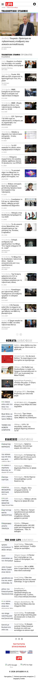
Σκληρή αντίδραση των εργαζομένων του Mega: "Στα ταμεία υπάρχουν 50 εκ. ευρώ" (11, 244)
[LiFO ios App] (27, 665)
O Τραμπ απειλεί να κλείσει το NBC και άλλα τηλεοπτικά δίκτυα (12, 323)
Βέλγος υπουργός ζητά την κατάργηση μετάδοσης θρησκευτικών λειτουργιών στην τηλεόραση (11, 188)
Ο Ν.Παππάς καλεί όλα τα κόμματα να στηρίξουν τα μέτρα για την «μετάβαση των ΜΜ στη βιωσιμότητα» (12, 309)
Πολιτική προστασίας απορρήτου (24, 676)
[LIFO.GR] (9, 4)
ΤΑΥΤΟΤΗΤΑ (19, 644)
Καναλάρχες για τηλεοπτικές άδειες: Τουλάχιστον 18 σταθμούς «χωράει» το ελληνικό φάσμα (12, 294)
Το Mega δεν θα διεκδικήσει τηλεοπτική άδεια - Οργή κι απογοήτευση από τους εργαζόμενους (12, 261)
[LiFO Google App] (11, 665)
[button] (2, 4)
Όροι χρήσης (8, 676)
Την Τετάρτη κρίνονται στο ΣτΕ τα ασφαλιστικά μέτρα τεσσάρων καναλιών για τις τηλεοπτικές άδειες (12, 278)
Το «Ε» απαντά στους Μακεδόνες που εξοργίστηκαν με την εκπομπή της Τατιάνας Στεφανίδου (12, 228)
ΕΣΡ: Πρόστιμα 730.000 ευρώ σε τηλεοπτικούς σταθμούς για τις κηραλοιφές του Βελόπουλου (12, 121)
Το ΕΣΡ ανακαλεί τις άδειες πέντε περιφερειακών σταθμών (11, 148)
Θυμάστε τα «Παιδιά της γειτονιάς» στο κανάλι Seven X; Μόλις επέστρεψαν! (12, 63)
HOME (3, 7)
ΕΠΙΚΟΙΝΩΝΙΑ (19, 647)
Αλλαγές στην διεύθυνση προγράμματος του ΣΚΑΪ (12, 215)
